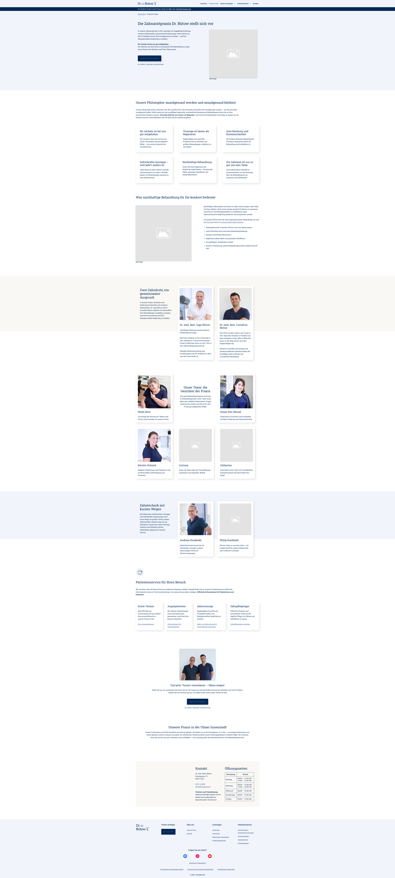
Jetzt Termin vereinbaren (149, 58)
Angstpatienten (243, 840)
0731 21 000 (167, 9)
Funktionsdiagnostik (219, 841)
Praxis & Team (213, 3)
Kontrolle (210, 222)
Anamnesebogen (243, 836)
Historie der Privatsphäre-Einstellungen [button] (200, 869)
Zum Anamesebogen (146, 624)
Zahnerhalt (216, 830)
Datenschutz (202, 863)
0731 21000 (200, 784)
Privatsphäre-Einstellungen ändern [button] (171, 869)
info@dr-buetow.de (183, 9)
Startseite (203, 3)
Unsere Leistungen (226, 3)
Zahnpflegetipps (243, 843)
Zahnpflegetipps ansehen (240, 624)
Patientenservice (243, 3)
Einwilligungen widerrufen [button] (226, 869)
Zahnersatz (216, 834)
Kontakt (255, 3)
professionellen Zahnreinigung (231, 222)
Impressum (193, 863)
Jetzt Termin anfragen (197, 702)
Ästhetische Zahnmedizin (220, 837)
